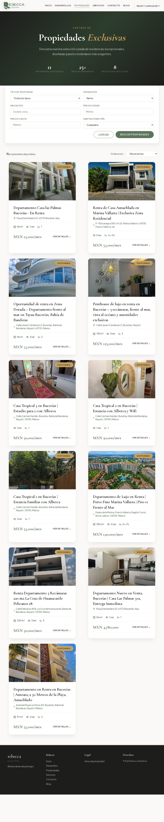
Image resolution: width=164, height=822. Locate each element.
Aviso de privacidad (94, 761)
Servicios (98, 5)
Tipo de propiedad (21, 92)
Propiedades (82, 5)
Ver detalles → (62, 236)
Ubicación (16, 105)
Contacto (113, 5)
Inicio (48, 5)
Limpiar (103, 134)
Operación (90, 92)
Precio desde (91, 105)
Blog (126, 5)
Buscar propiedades (134, 134)
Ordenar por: (117, 153)
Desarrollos (63, 5)
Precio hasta (18, 119)
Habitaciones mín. (94, 119)
